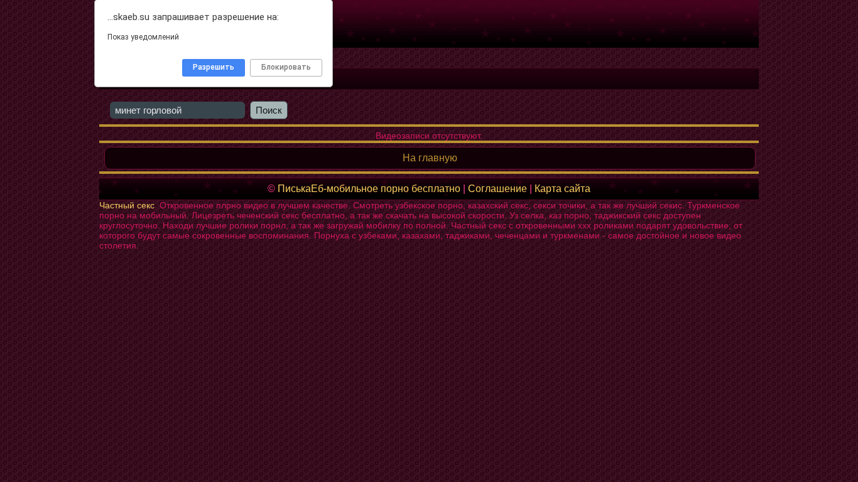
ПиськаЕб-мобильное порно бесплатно (369, 188)
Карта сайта (562, 188)
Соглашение (497, 188)
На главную (430, 158)
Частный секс (127, 205)
